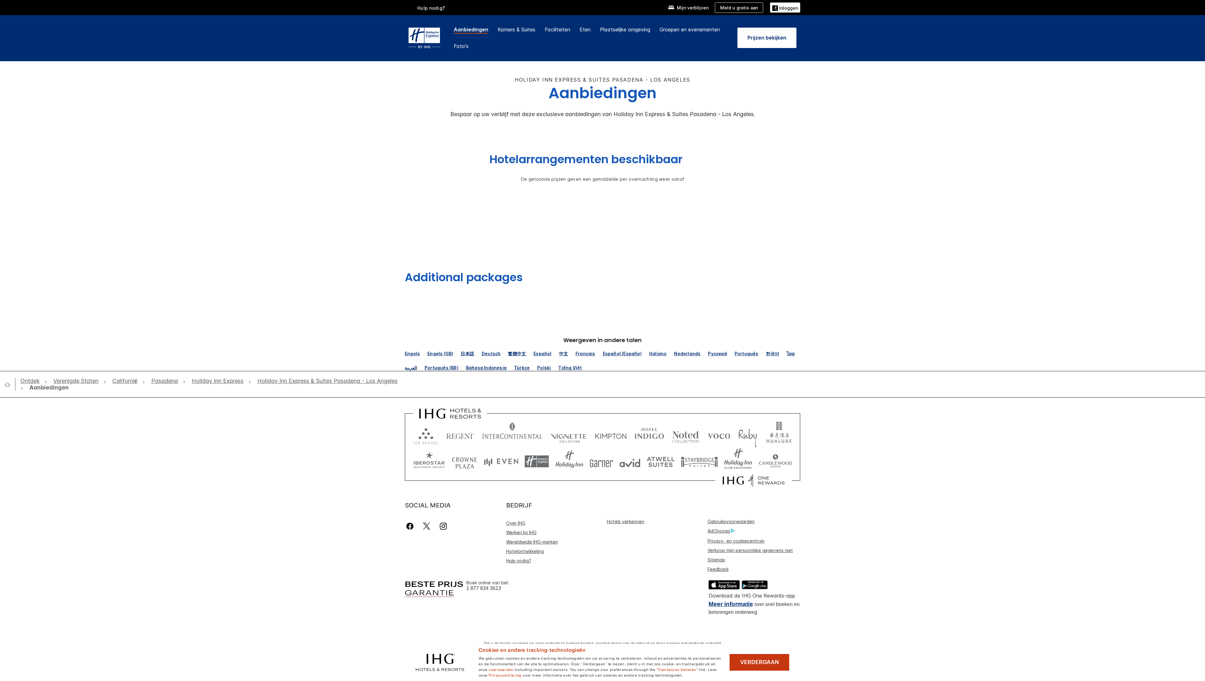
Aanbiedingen (471, 29)
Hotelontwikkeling (525, 551)
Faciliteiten (557, 29)
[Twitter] (426, 526)
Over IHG (515, 523)
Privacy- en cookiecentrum (736, 541)
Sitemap (716, 559)
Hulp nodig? (431, 8)
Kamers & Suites (516, 29)
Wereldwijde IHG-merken (532, 541)
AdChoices (719, 531)
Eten (585, 29)
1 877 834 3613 (483, 588)
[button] (785, 7)
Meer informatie (731, 604)
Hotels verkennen (625, 521)
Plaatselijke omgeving (625, 29)
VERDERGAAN (759, 662)
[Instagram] (443, 526)
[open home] (10, 384)
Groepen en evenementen (690, 29)
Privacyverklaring (505, 675)
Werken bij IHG (521, 532)
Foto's (461, 46)
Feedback (718, 569)
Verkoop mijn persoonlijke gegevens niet (750, 550)
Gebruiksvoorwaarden (731, 521)
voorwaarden (501, 669)
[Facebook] (411, 526)
